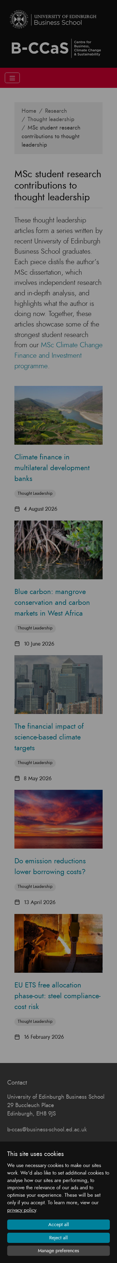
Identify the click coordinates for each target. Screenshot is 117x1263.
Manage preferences (58, 1250)
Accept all (58, 1224)
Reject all (58, 1237)
